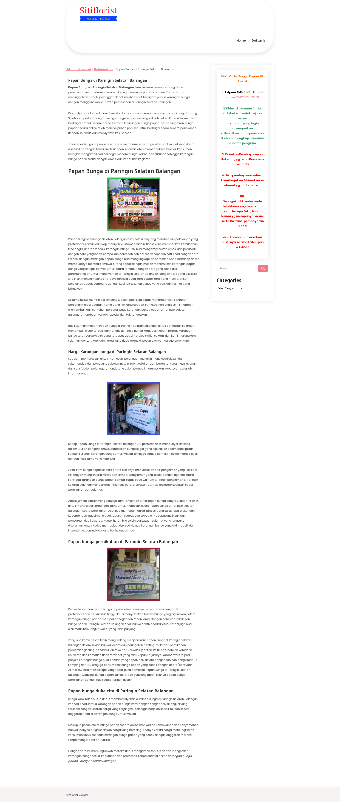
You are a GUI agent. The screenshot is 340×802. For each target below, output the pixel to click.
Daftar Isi (259, 40)
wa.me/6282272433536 (242, 97)
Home (241, 40)
